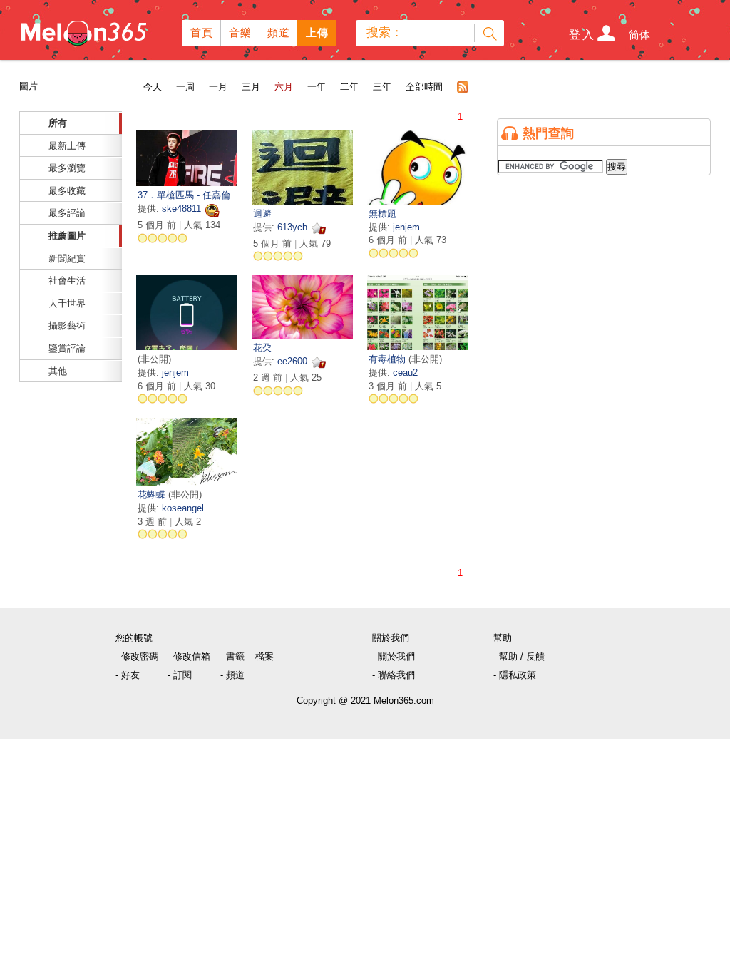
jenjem (406, 227)
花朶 (262, 347)
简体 (639, 35)
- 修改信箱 (189, 656)
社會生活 (67, 280)
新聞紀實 (67, 258)
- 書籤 (232, 656)
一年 (316, 86)
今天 (152, 86)
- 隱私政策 (514, 675)
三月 (251, 86)
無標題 (382, 213)
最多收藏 (67, 190)
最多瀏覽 (67, 168)
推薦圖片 (67, 235)
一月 (218, 86)
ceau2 (405, 372)
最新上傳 (67, 145)
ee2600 (292, 361)
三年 (382, 86)
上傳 (317, 32)
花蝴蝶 (153, 494)
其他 (57, 371)
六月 (283, 86)
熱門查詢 (548, 133)
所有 (57, 123)
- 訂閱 (180, 675)
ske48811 (181, 208)
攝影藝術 (67, 325)
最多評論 (67, 212)
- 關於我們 (393, 656)
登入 (582, 35)
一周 (185, 86)
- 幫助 (505, 656)
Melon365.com (82, 30)
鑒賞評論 (67, 348)
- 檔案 (262, 656)
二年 (349, 86)
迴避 (262, 213)
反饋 (535, 656)
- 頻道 (232, 675)
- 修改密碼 (136, 656)
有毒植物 (388, 359)
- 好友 (127, 675)
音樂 (240, 32)
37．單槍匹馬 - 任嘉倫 (184, 195)
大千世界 (67, 303)
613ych (292, 227)
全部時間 (424, 86)
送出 (489, 33)
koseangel (183, 508)
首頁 (202, 32)
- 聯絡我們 (393, 675)
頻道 (279, 32)
